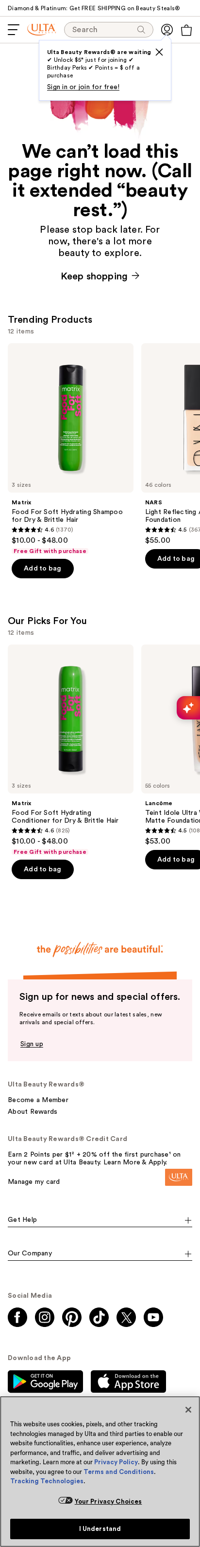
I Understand (100, 1529)
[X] (159, 52)
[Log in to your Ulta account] (167, 29)
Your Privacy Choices (108, 1501)
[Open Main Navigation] (13, 29)
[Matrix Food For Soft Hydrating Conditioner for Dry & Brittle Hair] (70, 750)
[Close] (188, 1409)
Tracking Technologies (46, 1481)
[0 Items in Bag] (186, 30)
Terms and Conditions (118, 1472)
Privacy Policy (116, 1462)
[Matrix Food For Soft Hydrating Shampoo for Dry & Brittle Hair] (70, 449)
